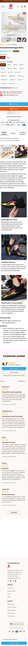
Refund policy (11, 616)
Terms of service (12, 607)
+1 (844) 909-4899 (12, 576)
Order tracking (11, 591)
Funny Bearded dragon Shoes (9, 404)
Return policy (11, 613)
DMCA (9, 597)
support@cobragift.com (14, 578)
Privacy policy (11, 604)
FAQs (8, 594)
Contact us (10, 588)
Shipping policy (11, 610)
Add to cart (14, 643)
